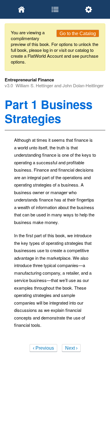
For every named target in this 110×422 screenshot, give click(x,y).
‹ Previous (43, 348)
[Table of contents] (55, 9)
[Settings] (88, 9)
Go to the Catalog (78, 33)
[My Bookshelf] (21, 9)
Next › (71, 348)
